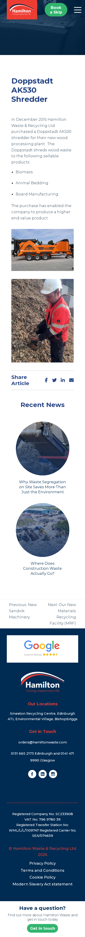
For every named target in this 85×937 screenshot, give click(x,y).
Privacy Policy (42, 863)
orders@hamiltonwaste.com (42, 742)
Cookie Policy (42, 877)
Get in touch (42, 928)
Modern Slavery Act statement (42, 884)
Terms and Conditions (42, 870)
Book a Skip (56, 9)
